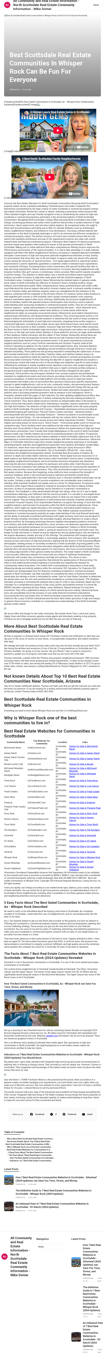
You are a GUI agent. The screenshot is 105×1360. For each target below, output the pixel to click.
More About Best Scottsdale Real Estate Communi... (30, 1139)
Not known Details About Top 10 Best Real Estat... (29, 1141)
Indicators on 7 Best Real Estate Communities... (31, 1161)
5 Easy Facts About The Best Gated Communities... (31, 1152)
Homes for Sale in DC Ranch (82, 841)
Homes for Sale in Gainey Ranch (84, 753)
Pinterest (72, 1114)
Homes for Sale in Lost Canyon (84, 786)
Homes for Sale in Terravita (82, 852)
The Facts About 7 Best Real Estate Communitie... (30, 1155)
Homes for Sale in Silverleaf (82, 835)
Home (96, 5)
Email (89, 1114)
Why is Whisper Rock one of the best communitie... (29, 1147)
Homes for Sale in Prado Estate (84, 791)
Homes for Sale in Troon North (83, 824)
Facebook (39, 1114)
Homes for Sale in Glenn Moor (83, 797)
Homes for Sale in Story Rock (83, 813)
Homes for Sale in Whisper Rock (84, 857)
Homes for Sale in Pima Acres (83, 780)
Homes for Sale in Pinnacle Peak (85, 808)
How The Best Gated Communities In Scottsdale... (32, 1158)
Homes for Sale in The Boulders (84, 830)
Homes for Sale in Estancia (82, 802)
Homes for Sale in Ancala (81, 764)
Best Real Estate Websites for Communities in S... (29, 1150)
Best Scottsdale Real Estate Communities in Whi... (28, 1144)
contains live (52, 1035)
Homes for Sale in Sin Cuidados (84, 846)
